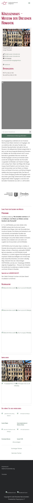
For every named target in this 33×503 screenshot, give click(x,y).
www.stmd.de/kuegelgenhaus (12, 60)
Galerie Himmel (5, 423)
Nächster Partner (16, 453)
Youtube (4, 474)
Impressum (5, 466)
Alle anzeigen (16, 442)
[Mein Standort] (30, 131)
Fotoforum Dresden (6, 439)
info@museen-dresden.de (12, 54)
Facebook (7, 64)
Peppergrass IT (20, 499)
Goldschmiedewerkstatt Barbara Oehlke (22, 424)
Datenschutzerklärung (8, 468)
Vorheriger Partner (16, 448)
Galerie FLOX (20, 439)
